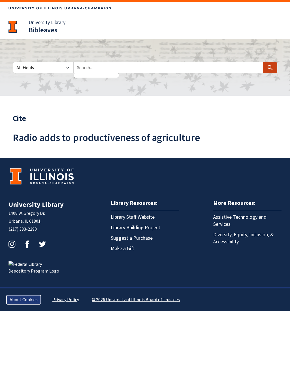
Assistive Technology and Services (239, 221)
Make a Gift (122, 248)
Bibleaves (43, 30)
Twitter (42, 244)
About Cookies (24, 300)
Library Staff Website (133, 217)
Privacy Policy (65, 300)
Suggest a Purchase (132, 238)
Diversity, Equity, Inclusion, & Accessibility (243, 238)
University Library (47, 22)
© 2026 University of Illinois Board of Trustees (136, 300)
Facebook (27, 244)
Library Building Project (135, 227)
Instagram (12, 244)
